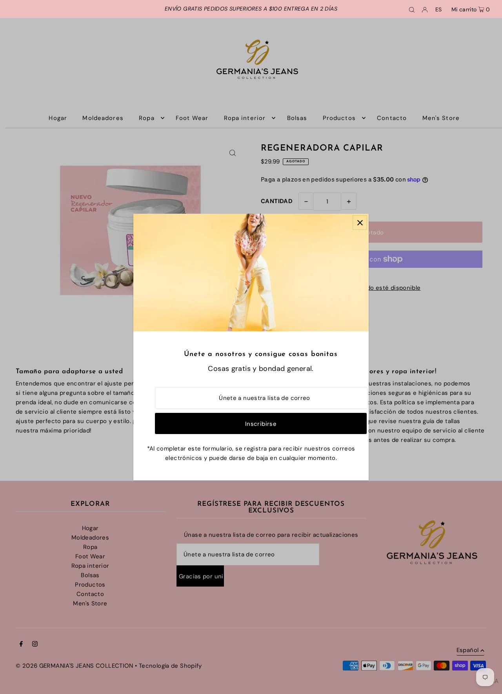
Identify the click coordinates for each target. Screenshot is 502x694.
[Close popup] (360, 222)
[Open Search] (412, 9)
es (438, 9)
